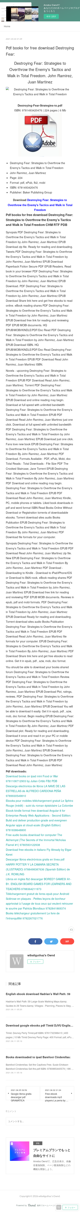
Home (7, 26)
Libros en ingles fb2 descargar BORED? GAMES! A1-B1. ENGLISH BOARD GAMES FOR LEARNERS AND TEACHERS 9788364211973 (38, 884)
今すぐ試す (51, 16)
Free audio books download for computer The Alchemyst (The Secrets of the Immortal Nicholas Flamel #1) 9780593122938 (36, 839)
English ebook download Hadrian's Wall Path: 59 (38, 994)
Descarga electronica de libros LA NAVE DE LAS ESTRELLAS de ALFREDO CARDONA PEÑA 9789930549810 (35, 791)
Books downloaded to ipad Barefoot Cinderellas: (38, 1057)
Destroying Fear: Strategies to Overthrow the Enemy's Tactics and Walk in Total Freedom (40, 205)
